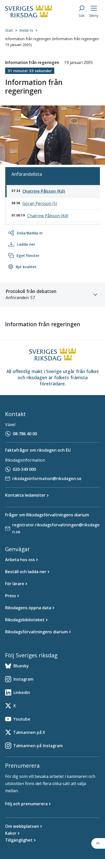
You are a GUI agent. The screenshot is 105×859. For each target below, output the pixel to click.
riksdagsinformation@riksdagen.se (47, 478)
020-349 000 (24, 469)
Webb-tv (26, 30)
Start (9, 30)
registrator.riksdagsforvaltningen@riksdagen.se (56, 528)
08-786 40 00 (25, 434)
